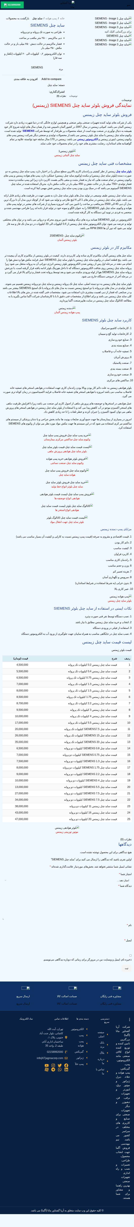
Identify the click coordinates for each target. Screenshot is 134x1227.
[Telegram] (53, 1069)
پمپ (32, 171)
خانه (62, 18)
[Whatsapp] (60, 1069)
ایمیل (128, 940)
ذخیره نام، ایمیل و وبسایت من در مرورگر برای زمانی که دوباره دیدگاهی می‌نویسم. (87, 959)
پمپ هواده (51, 18)
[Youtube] (47, 1065)
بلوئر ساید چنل (124, 171)
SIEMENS (37, 67)
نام (129, 925)
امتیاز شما (125, 874)
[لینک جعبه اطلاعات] (110, 996)
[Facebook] (66, 1065)
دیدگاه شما (125, 885)
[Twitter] (60, 1065)
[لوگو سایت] (67, 4)
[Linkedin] (66, 1069)
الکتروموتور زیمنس (87, 139)
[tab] (73, 96)
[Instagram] (53, 1065)
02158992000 (14, 5)
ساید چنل (37, 18)
